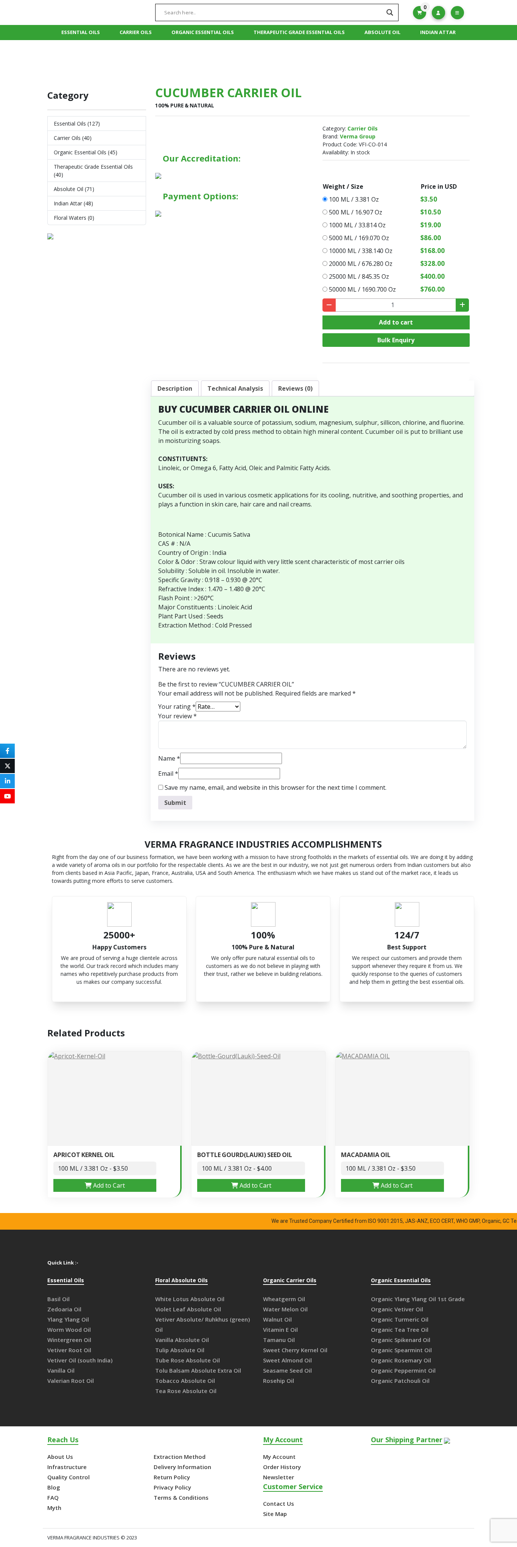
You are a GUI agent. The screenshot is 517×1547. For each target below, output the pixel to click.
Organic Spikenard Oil (400, 1340)
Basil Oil (58, 1299)
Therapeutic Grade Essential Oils (299, 32)
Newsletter (278, 1477)
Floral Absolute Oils (181, 1280)
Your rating (177, 706)
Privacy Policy (172, 1487)
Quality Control (68, 1477)
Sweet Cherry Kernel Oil (295, 1350)
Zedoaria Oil (64, 1309)
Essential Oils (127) (77, 123)
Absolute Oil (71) (74, 189)
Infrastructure (67, 1467)
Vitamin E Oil (280, 1329)
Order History (282, 1467)
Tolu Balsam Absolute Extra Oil (198, 1370)
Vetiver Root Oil (69, 1350)
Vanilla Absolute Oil (182, 1340)
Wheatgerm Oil (284, 1299)
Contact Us (278, 1503)
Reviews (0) (295, 388)
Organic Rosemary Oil (401, 1360)
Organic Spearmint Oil (401, 1350)
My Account (279, 1456)
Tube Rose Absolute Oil (187, 1360)
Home (202, 60)
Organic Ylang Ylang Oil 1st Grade (418, 1299)
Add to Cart (108, 1185)
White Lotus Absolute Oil (189, 1299)
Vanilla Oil (61, 1370)
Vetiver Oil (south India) (79, 1360)
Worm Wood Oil (69, 1329)
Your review (177, 716)
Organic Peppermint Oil (403, 1370)
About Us (60, 1456)
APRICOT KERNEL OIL (84, 1155)
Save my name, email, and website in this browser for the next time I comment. (275, 787)
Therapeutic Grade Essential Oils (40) (93, 170)
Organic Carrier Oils (289, 1280)
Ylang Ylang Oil (68, 1319)
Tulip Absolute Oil (179, 1350)
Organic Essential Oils (202, 32)
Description (174, 388)
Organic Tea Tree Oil (399, 1329)
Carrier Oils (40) (73, 137)
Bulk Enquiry (395, 340)
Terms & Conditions (181, 1497)
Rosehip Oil (278, 1380)
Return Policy (172, 1477)
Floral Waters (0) (74, 217)
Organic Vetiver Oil (397, 1309)
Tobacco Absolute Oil (185, 1380)
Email (168, 773)
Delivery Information (182, 1467)
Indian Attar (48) (73, 203)
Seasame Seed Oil (287, 1370)
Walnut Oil (277, 1319)
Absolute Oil (382, 32)
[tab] (175, 388)
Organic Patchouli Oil (400, 1380)
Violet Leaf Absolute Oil (188, 1309)
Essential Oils (80, 32)
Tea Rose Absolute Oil (185, 1391)
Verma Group (357, 136)
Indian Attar (438, 32)
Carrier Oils (136, 32)
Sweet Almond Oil (287, 1360)
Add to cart (396, 322)
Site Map (275, 1513)
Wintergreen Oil (69, 1340)
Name (169, 758)
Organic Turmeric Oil (399, 1319)
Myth (54, 1507)
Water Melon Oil (285, 1309)
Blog (53, 1487)
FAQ (53, 1497)
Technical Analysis (235, 388)
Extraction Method (180, 1456)
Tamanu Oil (279, 1340)
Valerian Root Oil (70, 1380)
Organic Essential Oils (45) (85, 152)
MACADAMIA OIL (366, 1155)
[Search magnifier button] (390, 12)
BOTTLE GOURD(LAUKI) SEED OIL (244, 1155)
